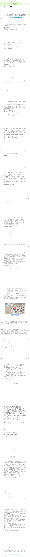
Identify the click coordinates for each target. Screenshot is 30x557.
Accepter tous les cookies (18, 17)
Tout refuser (15, 19)
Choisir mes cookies (11, 17)
